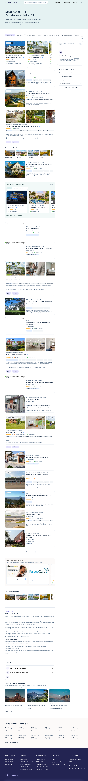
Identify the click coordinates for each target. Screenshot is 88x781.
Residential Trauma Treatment (42, 766)
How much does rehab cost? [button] (66, 76)
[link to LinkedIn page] (72, 768)
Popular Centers (24, 755)
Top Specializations (41, 755)
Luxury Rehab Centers (25, 757)
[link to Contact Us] (69, 768)
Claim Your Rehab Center (74, 757)
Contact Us (71, 762)
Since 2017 (76, 58)
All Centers (7, 7)
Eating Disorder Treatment (42, 757)
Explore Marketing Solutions (75, 759)
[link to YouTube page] (75, 768)
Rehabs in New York (9, 761)
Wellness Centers (24, 766)
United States (13, 7)
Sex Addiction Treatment (41, 767)
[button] (14, 38)
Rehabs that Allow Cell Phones (26, 769)
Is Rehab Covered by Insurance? (59, 761)
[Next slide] (51, 54)
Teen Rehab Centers (40, 762)
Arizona (7, 704)
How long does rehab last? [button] (65, 80)
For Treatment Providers (75, 755)
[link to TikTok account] (78, 768)
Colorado (30, 704)
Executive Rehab (39, 761)
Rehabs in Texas (8, 762)
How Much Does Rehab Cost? (58, 764)
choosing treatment (26, 622)
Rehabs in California (9, 759)
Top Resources (55, 755)
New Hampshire (20, 7)
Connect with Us (73, 765)
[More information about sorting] (82, 38)
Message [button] (16, 142)
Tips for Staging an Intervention (59, 762)
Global (26, 188)
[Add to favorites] (23, 71)
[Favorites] (81, 2)
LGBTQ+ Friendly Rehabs (25, 764)
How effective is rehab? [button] (64, 83)
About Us (71, 761)
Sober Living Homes (24, 762)
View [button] (8, 142)
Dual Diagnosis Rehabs (41, 764)
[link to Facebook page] (84, 768)
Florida (21, 188)
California (15, 188)
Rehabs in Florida (8, 757)
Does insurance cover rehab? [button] (65, 72)
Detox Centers (23, 759)
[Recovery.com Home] (11, 2)
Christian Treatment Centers (42, 769)
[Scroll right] (82, 35)
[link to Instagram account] (81, 768)
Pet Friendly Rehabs (24, 767)
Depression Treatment (41, 759)
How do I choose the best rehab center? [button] (68, 87)
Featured (9, 188)
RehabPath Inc (61, 774)
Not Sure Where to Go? (10, 755)
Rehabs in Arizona (8, 764)
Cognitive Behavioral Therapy (26, 761)
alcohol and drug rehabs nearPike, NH (13, 21)
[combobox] (36, 2)
